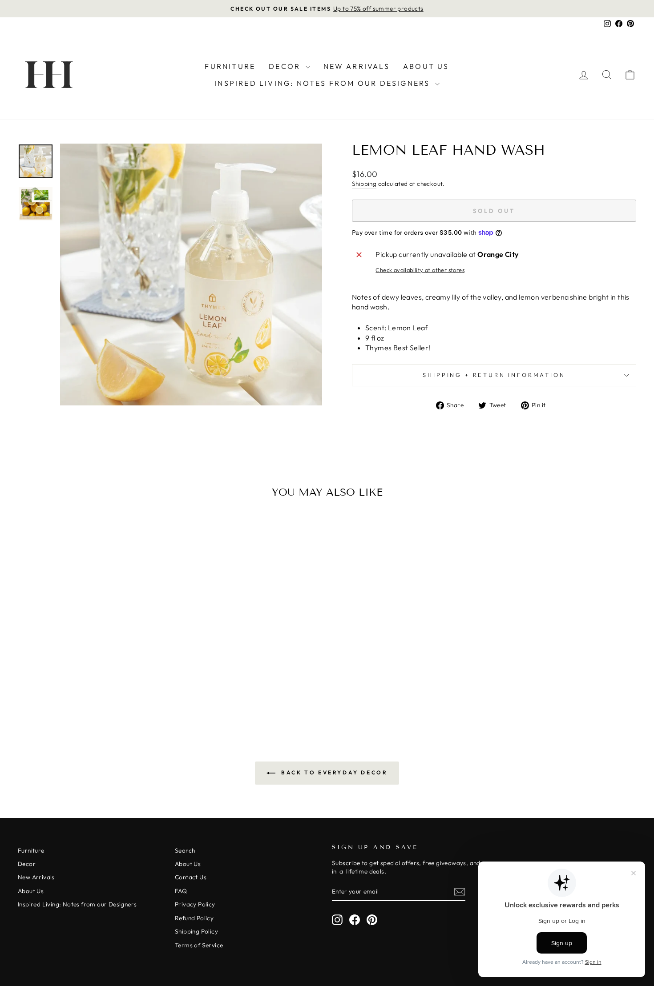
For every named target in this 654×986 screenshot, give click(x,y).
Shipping (364, 184)
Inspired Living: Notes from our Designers (323, 83)
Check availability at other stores (419, 269)
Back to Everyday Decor (333, 772)
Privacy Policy (195, 904)
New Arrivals (356, 66)
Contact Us (190, 877)
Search (185, 850)
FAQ (181, 891)
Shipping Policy (196, 931)
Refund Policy (194, 918)
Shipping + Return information (494, 374)
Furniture (230, 66)
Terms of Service (199, 945)
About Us (426, 66)
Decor (286, 66)
